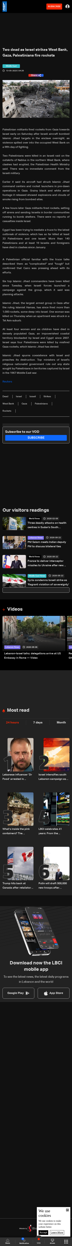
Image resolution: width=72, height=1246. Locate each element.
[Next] (68, 638)
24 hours (12, 722)
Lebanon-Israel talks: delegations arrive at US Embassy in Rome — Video (32, 655)
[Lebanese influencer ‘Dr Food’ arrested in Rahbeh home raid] (18, 759)
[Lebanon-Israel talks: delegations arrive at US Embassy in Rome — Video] (34, 638)
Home (7, 1243)
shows (52, 1243)
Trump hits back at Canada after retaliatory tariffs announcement (17, 886)
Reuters (8, 381)
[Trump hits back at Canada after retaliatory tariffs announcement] (18, 868)
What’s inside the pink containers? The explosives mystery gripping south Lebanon (17, 832)
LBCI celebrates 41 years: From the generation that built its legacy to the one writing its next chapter (54, 832)
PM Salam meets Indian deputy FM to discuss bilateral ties (47, 544)
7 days (38, 722)
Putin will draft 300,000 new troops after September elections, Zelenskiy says (53, 886)
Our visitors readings (26, 510)
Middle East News (37, 576)
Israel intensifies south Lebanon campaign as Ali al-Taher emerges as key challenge (53, 777)
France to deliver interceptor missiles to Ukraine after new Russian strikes (45, 564)
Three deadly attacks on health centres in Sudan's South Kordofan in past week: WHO (47, 526)
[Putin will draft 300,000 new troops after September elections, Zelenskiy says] (54, 868)
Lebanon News (36, 538)
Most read (18, 710)
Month (61, 722)
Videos (15, 609)
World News (34, 519)
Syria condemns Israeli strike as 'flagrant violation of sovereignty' (48, 582)
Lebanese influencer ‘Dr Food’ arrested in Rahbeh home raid (17, 777)
